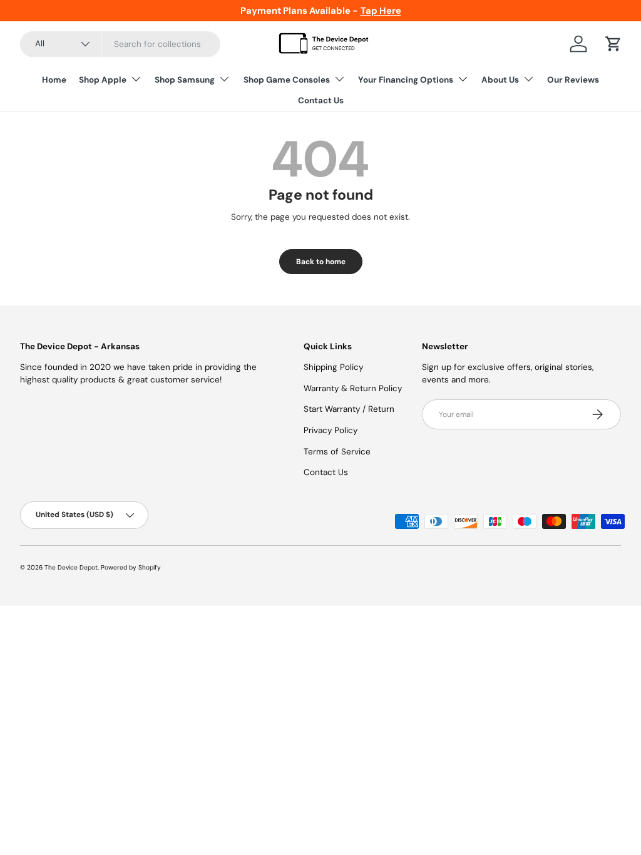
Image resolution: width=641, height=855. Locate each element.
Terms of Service (337, 451)
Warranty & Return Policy (353, 388)
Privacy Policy (330, 430)
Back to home (321, 262)
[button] (613, 44)
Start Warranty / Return (349, 409)
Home (54, 79)
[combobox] (120, 44)
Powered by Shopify (131, 567)
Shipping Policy (333, 367)
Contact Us (321, 100)
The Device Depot (71, 567)
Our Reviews (573, 79)
